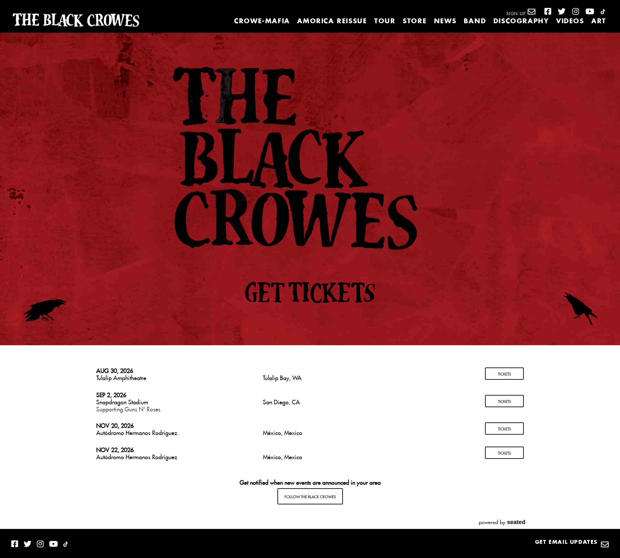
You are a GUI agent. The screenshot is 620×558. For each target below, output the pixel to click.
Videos (570, 21)
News (445, 21)
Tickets (504, 373)
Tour (384, 21)
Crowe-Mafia (262, 21)
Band (475, 21)
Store (415, 21)
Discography (521, 21)
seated (516, 522)
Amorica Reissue (332, 21)
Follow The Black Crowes (310, 496)
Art (598, 21)
